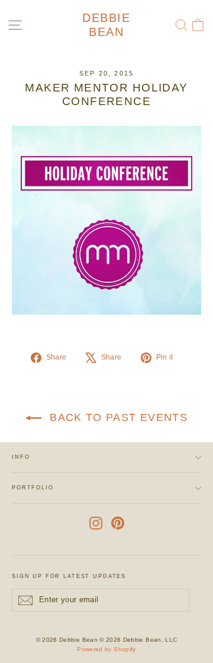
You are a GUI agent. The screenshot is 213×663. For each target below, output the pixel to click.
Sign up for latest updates (69, 576)
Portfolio (33, 488)
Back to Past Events (117, 417)
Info (21, 457)
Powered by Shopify (106, 649)
